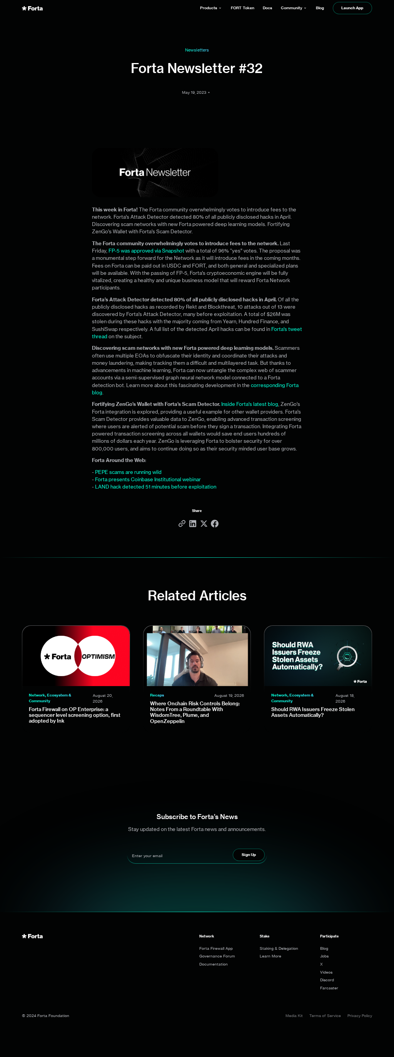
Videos (326, 972)
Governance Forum (217, 956)
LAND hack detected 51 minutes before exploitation (155, 487)
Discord (327, 979)
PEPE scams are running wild (128, 472)
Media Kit (294, 1015)
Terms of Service (325, 1015)
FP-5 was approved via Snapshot (146, 251)
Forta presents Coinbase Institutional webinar (148, 479)
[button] (211, 8)
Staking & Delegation (279, 948)
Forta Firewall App (216, 948)
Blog (324, 948)
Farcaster (329, 988)
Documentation (213, 964)
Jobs (324, 956)
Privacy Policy (359, 1015)
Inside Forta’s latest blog (249, 404)
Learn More (270, 956)
